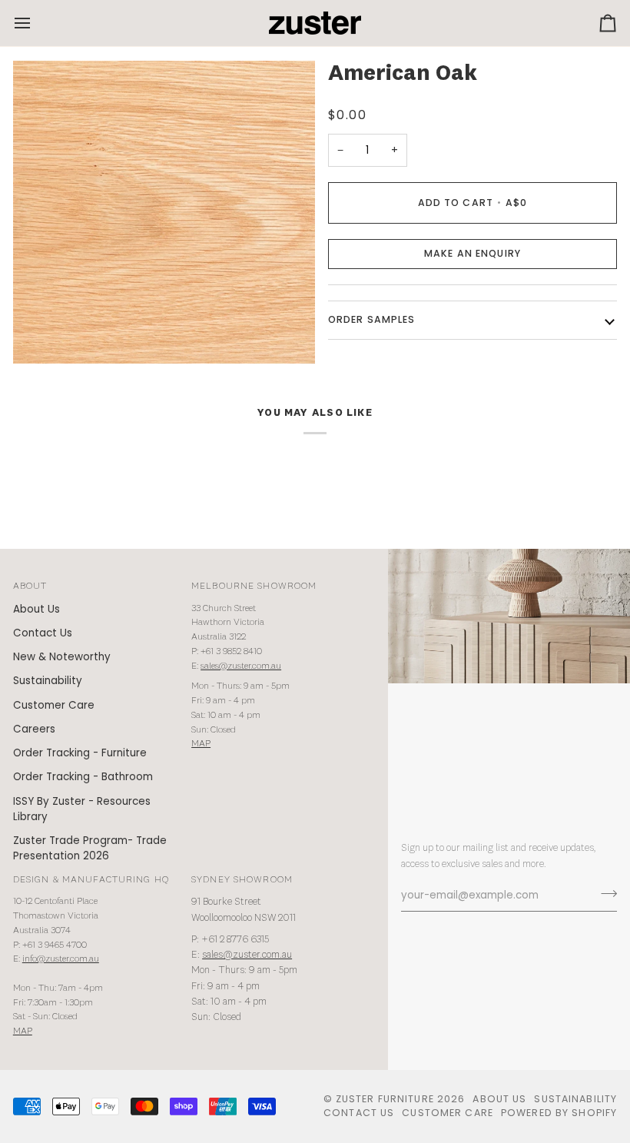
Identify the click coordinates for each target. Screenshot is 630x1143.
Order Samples (372, 319)
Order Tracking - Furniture (80, 753)
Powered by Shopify (559, 1112)
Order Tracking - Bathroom (83, 776)
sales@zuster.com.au (241, 666)
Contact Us (42, 633)
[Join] (604, 894)
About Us (36, 609)
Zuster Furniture (385, 1098)
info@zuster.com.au (60, 959)
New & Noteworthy (62, 657)
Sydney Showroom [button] (242, 880)
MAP (201, 744)
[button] (472, 254)
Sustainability (47, 680)
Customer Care (53, 705)
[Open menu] (36, 23)
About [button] (30, 586)
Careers (34, 729)
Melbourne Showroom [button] (254, 586)
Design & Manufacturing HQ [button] (91, 880)
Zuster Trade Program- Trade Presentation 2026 (90, 848)
